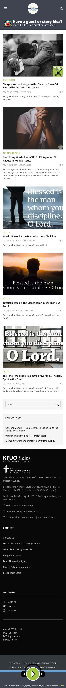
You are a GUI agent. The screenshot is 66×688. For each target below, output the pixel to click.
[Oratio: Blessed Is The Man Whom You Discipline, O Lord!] (33, 274)
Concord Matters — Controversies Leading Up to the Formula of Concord (31, 429)
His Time (6, 372)
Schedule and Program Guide (17, 549)
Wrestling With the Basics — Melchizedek (25, 435)
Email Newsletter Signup (15, 561)
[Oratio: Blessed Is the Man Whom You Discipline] (33, 208)
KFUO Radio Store (12, 572)
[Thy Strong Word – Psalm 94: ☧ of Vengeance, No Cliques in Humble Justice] (33, 128)
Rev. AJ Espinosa (10, 165)
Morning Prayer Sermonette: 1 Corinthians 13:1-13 (30, 440)
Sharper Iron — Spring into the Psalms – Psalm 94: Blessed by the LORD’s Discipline (30, 85)
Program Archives (12, 555)
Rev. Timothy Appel (11, 92)
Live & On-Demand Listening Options (21, 543)
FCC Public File (10, 632)
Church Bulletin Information (16, 567)
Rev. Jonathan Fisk (11, 241)
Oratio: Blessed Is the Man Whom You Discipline (29, 236)
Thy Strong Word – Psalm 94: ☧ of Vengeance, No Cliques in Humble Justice (30, 158)
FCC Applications (11, 636)
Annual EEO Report (12, 629)
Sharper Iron (9, 80)
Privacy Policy (10, 639)
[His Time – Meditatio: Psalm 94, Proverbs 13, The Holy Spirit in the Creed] (33, 347)
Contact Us (8, 537)
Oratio (6, 232)
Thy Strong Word (11, 153)
